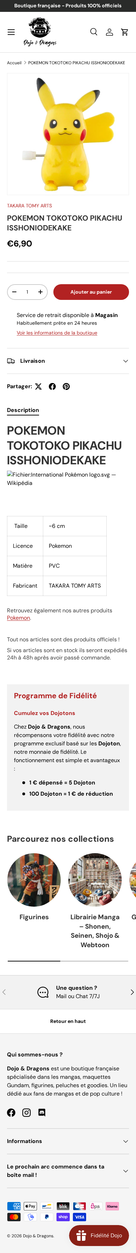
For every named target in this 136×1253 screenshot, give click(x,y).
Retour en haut (68, 1021)
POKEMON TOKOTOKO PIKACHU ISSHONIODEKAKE (76, 63)
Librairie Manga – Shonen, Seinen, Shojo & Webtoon (95, 931)
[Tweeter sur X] (38, 386)
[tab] (23, 410)
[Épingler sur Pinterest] (66, 386)
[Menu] (11, 32)
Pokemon (18, 617)
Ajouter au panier (91, 292)
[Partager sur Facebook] (52, 386)
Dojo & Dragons (38, 1236)
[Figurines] (34, 880)
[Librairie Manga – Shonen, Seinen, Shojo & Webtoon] (95, 880)
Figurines (34, 917)
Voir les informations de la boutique (57, 333)
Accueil (14, 63)
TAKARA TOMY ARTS (29, 205)
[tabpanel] (68, 548)
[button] (125, 32)
